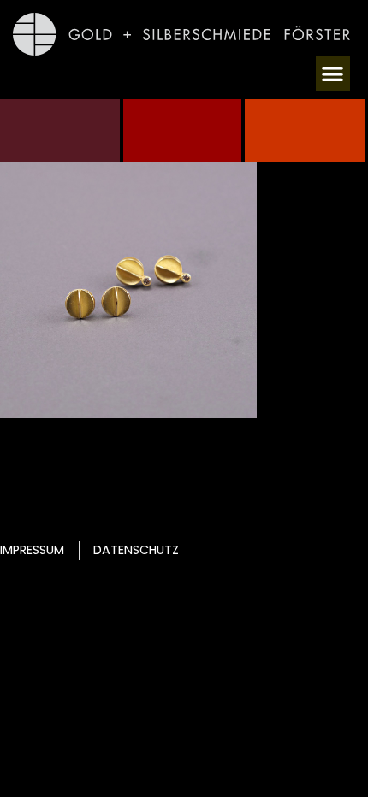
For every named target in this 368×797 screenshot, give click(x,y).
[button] (333, 73)
